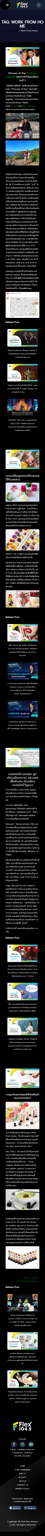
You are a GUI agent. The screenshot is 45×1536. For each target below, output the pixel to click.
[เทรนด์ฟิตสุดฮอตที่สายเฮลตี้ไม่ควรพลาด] (22, 1341)
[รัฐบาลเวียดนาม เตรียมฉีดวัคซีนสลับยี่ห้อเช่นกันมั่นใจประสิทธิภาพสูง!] (22, 953)
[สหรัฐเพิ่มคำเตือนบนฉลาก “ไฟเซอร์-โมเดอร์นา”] (22, 991)
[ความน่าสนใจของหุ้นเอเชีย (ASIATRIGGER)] (22, 671)
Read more (29, 392)
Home (14, 106)
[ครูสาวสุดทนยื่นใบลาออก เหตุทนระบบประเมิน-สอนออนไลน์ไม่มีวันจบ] (22, 1026)
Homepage (12, 30)
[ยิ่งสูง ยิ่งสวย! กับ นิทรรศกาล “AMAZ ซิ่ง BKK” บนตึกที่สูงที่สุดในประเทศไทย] (22, 1303)
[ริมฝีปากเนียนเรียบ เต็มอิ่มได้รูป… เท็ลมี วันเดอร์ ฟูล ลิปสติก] (22, 633)
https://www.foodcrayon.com (27, 1281)
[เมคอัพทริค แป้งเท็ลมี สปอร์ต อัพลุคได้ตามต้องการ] (22, 1379)
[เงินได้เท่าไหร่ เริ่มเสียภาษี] (22, 709)
